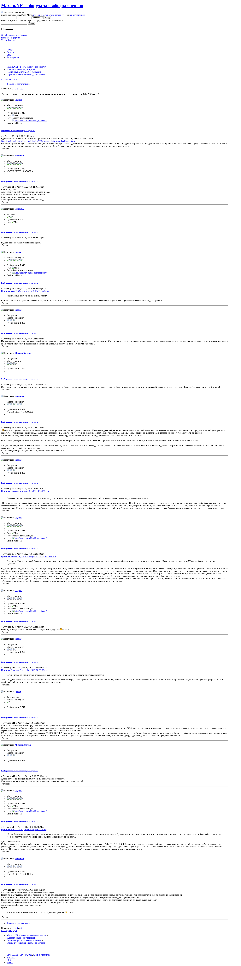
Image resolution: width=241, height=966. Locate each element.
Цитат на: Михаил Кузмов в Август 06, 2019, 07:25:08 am (28, 556)
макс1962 (19, 209)
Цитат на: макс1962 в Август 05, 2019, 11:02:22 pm (25, 291)
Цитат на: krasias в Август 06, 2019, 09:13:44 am (23, 829)
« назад (4, 79)
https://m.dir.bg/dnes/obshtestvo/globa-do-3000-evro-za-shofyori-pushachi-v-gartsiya (39, 141)
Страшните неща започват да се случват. (18, 131)
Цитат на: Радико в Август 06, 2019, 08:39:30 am (24, 670)
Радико (18, 100)
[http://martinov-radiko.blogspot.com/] (29, 120)
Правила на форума (10, 38)
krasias (18, 310)
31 (22, 88)
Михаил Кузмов (23, 353)
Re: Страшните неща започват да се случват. (19, 181)
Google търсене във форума (14, 35)
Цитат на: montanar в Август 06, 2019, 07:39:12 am (25, 491)
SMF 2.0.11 (12, 955)
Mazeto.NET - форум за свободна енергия (42, 5)
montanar (19, 155)
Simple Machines (41, 955)
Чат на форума (8, 40)
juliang (18, 691)
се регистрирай (77, 15)
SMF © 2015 (26, 955)
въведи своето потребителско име (49, 15)
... (19, 88)
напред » (13, 79)
